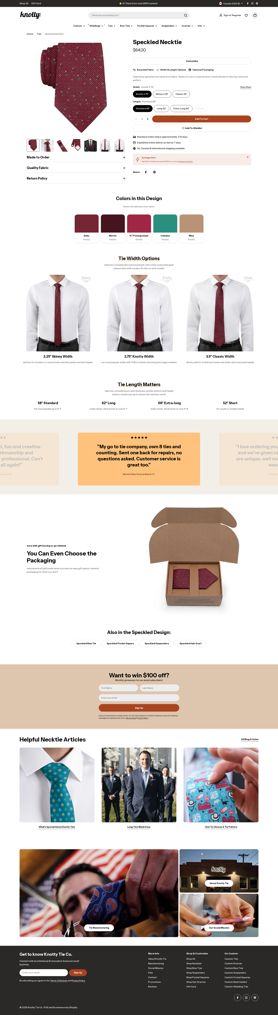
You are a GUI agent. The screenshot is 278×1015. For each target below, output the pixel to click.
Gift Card (36, 3)
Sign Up (139, 708)
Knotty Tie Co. (35, 1007)
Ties (39, 34)
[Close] (247, 157)
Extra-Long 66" (181, 108)
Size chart (245, 87)
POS (46, 1007)
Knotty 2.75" (142, 94)
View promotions (185, 161)
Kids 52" (202, 109)
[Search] (185, 15)
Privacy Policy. (78, 980)
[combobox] (139, 15)
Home (30, 34)
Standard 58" (143, 108)
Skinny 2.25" (162, 94)
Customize (192, 61)
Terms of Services (58, 980)
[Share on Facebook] (145, 172)
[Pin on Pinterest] (154, 172)
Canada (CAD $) (231, 3)
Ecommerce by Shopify (65, 1007)
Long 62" (161, 108)
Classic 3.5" (181, 94)
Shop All (24, 3)
